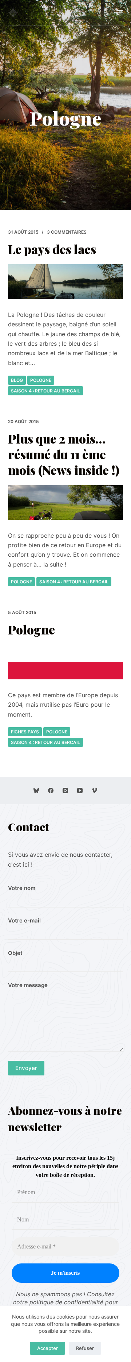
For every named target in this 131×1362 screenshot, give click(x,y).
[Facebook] (50, 790)
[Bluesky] (36, 790)
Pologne (40, 380)
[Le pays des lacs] (65, 281)
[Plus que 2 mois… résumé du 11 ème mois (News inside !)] (65, 502)
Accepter (47, 1348)
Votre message (28, 985)
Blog (17, 380)
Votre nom (21, 888)
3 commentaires (67, 232)
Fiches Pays (25, 731)
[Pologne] (65, 662)
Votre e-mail (24, 920)
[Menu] (119, 12)
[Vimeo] (94, 790)
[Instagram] (65, 790)
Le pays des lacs (52, 249)
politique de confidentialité (66, 1302)
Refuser (85, 1348)
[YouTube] (80, 790)
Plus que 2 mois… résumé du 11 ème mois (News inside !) (63, 454)
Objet (15, 952)
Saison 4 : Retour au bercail (45, 391)
